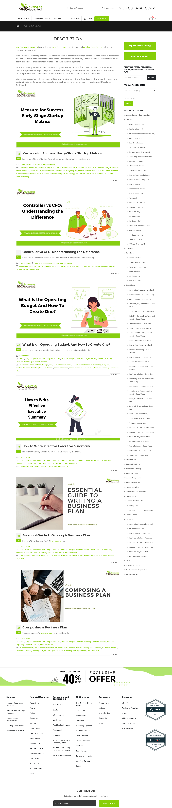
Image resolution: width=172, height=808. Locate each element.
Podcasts (103, 718)
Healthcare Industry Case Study (141, 372)
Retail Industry (134, 210)
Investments (35, 738)
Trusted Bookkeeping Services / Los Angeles (62, 749)
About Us (73, 19)
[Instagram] (145, 8)
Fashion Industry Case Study (140, 339)
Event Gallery (131, 458)
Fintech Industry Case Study (140, 356)
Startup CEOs (134, 504)
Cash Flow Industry (136, 141)
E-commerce (81, 716)
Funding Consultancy (15, 726)
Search (151, 77)
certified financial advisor (47, 266)
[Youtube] (141, 8)
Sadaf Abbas (26, 263)
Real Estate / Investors (62, 755)
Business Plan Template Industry (47, 359)
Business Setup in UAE (15, 731)
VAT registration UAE (137, 242)
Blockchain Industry (136, 128)
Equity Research (36, 733)
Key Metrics (79, 171)
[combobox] (140, 90)
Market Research (136, 192)
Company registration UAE (139, 151)
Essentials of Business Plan (54, 556)
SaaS (32, 774)
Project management (137, 421)
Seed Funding (137, 234)
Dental (55, 710)
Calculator (130, 251)
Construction (58, 705)
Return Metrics (134, 270)
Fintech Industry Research (139, 532)
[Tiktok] (154, 8)
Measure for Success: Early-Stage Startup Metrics (62, 153)
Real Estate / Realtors (61, 725)
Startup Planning (22, 177)
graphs (50, 466)
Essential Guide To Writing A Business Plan (56, 535)
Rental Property (36, 768)
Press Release (131, 513)
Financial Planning (105, 359)
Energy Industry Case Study (140, 327)
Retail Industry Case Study (139, 435)
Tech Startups (81, 751)
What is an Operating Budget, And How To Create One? (66, 344)
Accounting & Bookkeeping (12, 719)
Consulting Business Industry (140, 155)
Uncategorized (132, 573)
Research (129, 518)
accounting (23, 266)
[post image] (68, 118)
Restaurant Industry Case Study (141, 431)
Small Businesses (83, 741)
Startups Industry (48, 165)
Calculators (104, 703)
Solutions (23, 19)
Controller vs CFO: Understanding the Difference (61, 252)
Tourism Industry (135, 238)
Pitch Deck (95, 651)
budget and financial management (63, 365)
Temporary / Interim (84, 756)
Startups (56, 735)
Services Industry (136, 219)
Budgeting (29, 359)
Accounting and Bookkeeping (138, 113)
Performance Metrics (137, 265)
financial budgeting (66, 171)
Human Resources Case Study (141, 385)
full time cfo (20, 269)
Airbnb (32, 708)
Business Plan (31, 168)
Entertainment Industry (138, 169)
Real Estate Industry (137, 201)
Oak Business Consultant (27, 47)
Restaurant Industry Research (141, 546)
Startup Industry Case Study (140, 449)
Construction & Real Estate (84, 704)
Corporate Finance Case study (141, 310)
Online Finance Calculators (136, 490)
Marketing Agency (37, 753)
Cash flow (35, 368)
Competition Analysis (92, 648)
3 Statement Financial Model (30, 365)
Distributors (80, 710)
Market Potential (111, 171)
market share (35, 174)
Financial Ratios (135, 256)
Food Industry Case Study (139, 360)
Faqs (101, 723)
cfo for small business (70, 266)
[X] (132, 8)
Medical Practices (83, 731)
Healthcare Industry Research (141, 536)
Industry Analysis (72, 556)
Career (125, 713)
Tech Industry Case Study (139, 454)
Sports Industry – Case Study (140, 444)
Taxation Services (133, 564)
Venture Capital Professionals (141, 509)
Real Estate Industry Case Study (141, 426)
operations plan (92, 174)
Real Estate (34, 763)
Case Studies (96, 47)
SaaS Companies (83, 736)
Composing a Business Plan (44, 627)
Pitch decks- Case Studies (139, 417)
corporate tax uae (136, 160)
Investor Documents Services (15, 704)
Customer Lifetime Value (86, 168)
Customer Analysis (68, 168)
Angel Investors (25, 556)
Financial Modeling (104, 460)
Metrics (82, 174)
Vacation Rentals (83, 761)
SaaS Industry (134, 215)
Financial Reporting (24, 362)
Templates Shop (41, 19)
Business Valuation (136, 137)
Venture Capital (36, 748)
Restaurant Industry (136, 206)
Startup (110, 174)
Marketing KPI (59, 174)
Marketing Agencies (84, 726)
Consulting (34, 718)
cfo (59, 266)
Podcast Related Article (135, 499)
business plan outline (75, 648)
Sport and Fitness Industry (139, 224)
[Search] (120, 8)
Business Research (136, 527)
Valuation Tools (135, 279)
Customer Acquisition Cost (49, 168)
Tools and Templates (131, 708)
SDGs (128, 559)
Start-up (102, 174)
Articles (86, 47)
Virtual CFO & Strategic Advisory (16, 711)
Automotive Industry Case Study (142, 288)
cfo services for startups (108, 266)
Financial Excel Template (86, 460)
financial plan (88, 368)
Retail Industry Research (138, 550)
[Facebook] (128, 8)
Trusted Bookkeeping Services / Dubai (61, 741)
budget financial (85, 365)
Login (89, 19)
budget (45, 365)
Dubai (78, 766)
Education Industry (136, 164)
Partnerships (131, 495)
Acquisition (34, 703)
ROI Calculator (134, 275)
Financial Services (39, 362)
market (88, 171)
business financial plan (28, 648)
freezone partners (133, 485)
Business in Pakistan (46, 648)
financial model (75, 368)
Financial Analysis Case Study (141, 343)
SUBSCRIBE (109, 803)
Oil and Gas (34, 758)
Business (22, 168)
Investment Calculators (138, 261)
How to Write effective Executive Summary (56, 446)
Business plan (56, 541)
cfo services (93, 266)
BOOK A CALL (101, 19)
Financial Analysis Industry (86, 359)
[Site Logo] (32, 8)
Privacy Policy (127, 728)
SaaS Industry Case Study (139, 440)
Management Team (55, 651)
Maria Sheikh (26, 165)
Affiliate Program (129, 718)
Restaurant (57, 730)
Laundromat (35, 743)
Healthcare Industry (137, 187)
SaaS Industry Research (138, 555)
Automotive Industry (137, 123)
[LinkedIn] (149, 8)
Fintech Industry (135, 183)
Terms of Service (129, 723)
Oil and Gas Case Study (138, 412)
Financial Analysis (104, 168)
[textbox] (140, 90)
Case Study (130, 283)
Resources (58, 19)
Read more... (115, 181)
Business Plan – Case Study (140, 298)
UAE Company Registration (136, 568)
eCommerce (35, 728)
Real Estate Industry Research (141, 541)
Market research (23, 174)
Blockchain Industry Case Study (141, 293)
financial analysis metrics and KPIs (44, 171)
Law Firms (57, 720)
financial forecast (61, 368)
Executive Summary (38, 466)
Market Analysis (98, 171)
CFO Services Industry (50, 263)
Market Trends (48, 174)
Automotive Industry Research (141, 523)
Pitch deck (133, 196)
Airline (32, 713)
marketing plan (72, 174)
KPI (55, 466)
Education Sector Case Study (140, 322)
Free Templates (59, 47)
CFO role (83, 266)
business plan (47, 633)
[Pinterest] (137, 8)
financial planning (101, 368)
